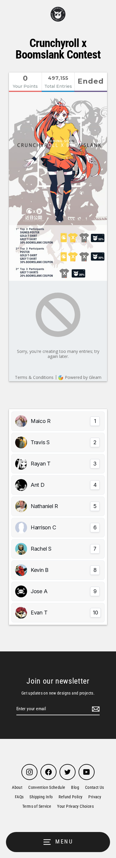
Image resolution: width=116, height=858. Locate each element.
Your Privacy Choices (75, 806)
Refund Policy (70, 796)
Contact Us (94, 787)
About (17, 787)
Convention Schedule (46, 787)
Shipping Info (41, 796)
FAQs (19, 796)
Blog (75, 787)
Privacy (94, 796)
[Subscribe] (95, 709)
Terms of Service (36, 806)
